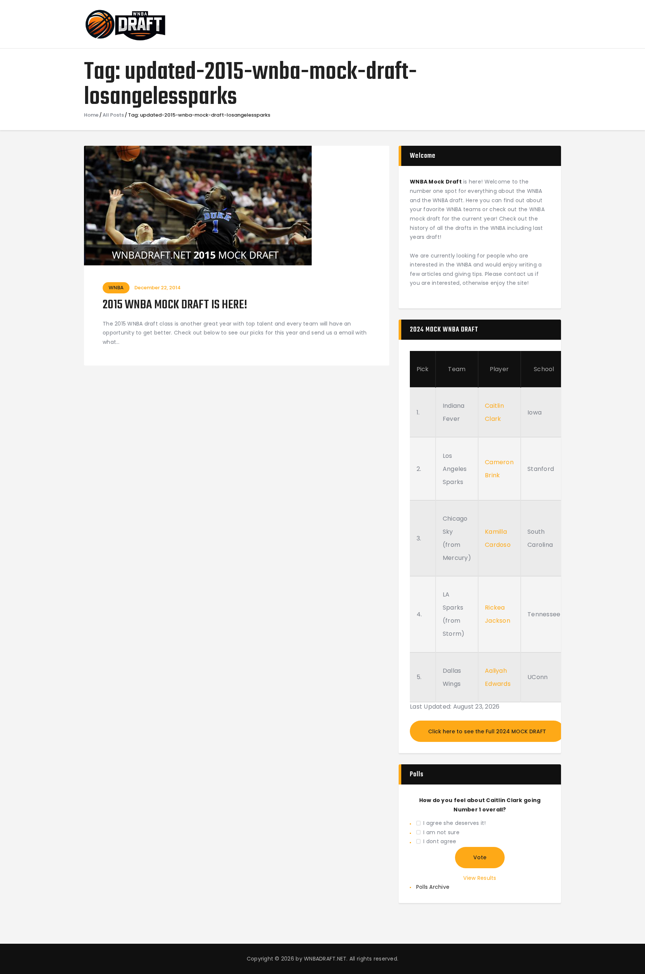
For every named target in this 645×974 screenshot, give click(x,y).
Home (91, 115)
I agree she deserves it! (454, 823)
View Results (479, 878)
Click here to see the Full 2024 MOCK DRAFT (487, 731)
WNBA (116, 287)
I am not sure (441, 832)
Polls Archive (432, 887)
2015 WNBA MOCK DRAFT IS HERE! (175, 305)
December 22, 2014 (157, 287)
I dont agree (439, 841)
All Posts (113, 114)
